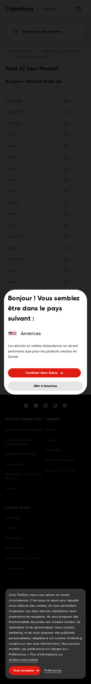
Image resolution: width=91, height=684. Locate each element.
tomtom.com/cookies (23, 659)
